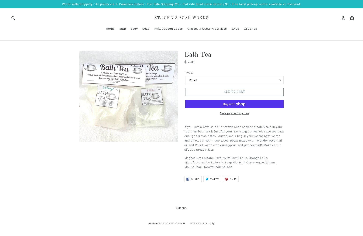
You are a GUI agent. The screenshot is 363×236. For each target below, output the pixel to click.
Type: (189, 72)
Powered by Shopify (202, 223)
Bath (122, 28)
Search (181, 208)
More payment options (234, 113)
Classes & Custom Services (207, 28)
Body (134, 28)
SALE (235, 28)
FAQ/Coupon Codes (168, 28)
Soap (146, 28)
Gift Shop (250, 28)
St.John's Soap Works (181, 18)
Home (110, 28)
